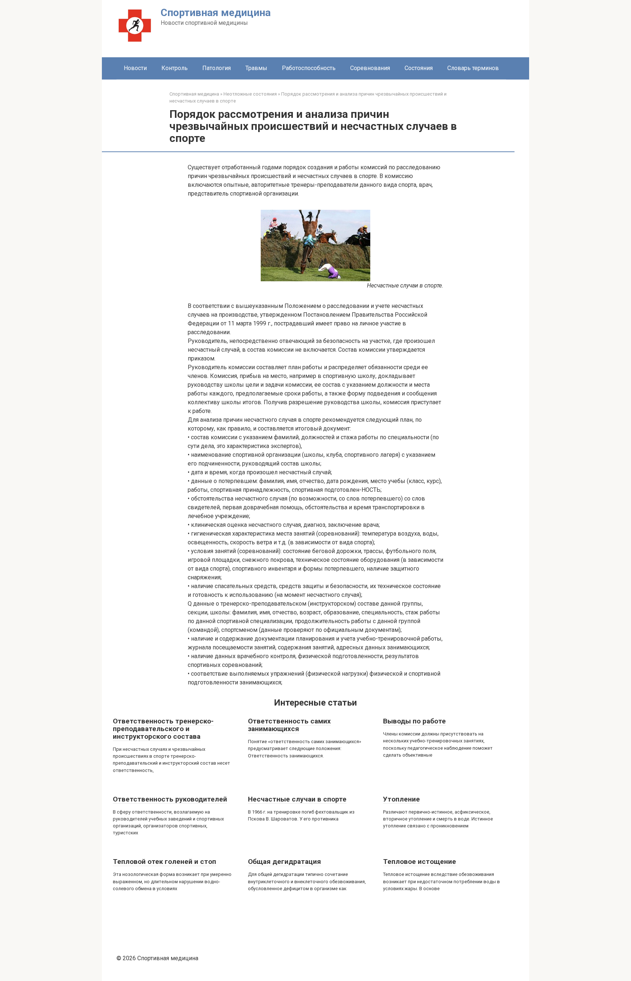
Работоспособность (309, 68)
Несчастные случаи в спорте (297, 799)
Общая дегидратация (284, 861)
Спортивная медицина (216, 13)
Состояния (419, 68)
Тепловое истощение (419, 861)
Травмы (256, 68)
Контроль (174, 68)
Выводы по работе (414, 721)
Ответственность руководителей (170, 799)
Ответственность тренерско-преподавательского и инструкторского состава (163, 729)
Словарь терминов (473, 68)
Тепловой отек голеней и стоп (164, 861)
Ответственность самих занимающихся (289, 725)
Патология (216, 68)
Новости (135, 68)
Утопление (401, 799)
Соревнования (370, 68)
